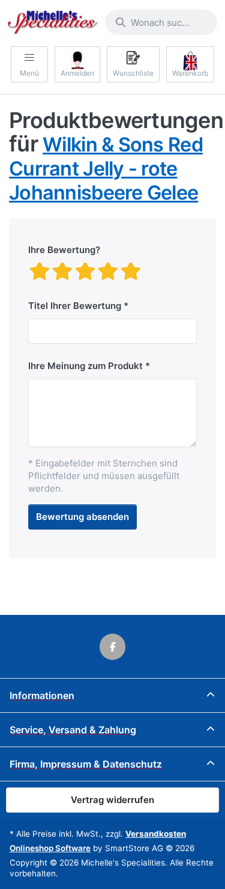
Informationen (42, 695)
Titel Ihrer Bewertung (74, 305)
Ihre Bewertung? (64, 249)
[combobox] (161, 22)
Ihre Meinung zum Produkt (85, 365)
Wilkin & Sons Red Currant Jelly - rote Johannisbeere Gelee (106, 168)
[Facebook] (113, 647)
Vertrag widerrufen (112, 799)
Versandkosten (155, 834)
